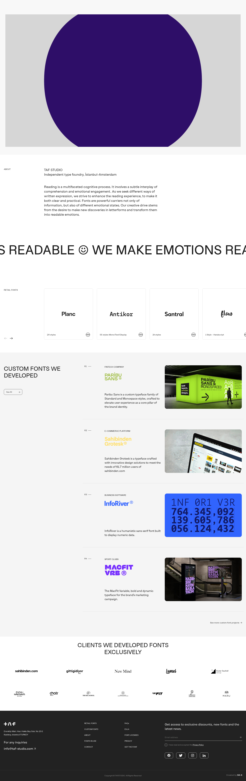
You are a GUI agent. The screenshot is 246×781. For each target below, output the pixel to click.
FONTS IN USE (90, 741)
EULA (127, 729)
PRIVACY (128, 741)
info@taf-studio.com (18, 749)
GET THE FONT (131, 747)
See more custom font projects (225, 622)
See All (9, 392)
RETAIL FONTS (90, 723)
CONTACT (88, 747)
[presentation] (5, 338)
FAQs (127, 723)
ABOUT (87, 735)
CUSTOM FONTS (91, 729)
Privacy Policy (198, 744)
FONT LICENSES (132, 735)
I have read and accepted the (186, 744)
